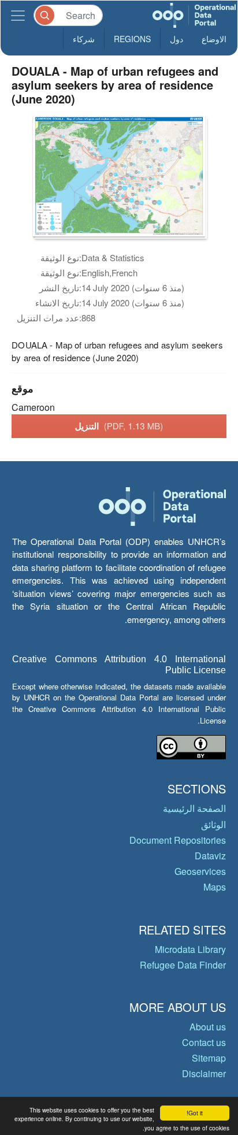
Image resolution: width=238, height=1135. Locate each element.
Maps (214, 886)
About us (207, 1026)
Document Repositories (177, 840)
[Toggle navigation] (18, 15)
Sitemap (209, 1057)
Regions (132, 38)
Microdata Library (190, 949)
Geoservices (200, 871)
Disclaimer (204, 1073)
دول (176, 38)
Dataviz (210, 855)
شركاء (84, 38)
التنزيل (119, 426)
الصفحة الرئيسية (194, 808)
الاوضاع (214, 38)
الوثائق (213, 824)
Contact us (204, 1042)
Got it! (195, 1112)
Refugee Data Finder (183, 964)
